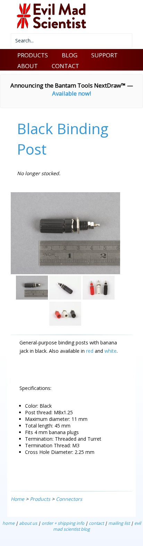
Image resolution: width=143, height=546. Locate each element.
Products (40, 499)
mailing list (119, 523)
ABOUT (27, 66)
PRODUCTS (32, 55)
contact (96, 523)
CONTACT (65, 66)
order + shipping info (63, 523)
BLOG (69, 55)
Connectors (69, 499)
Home (17, 499)
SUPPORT (104, 55)
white (110, 351)
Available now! (71, 93)
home (8, 523)
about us (28, 523)
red (89, 351)
